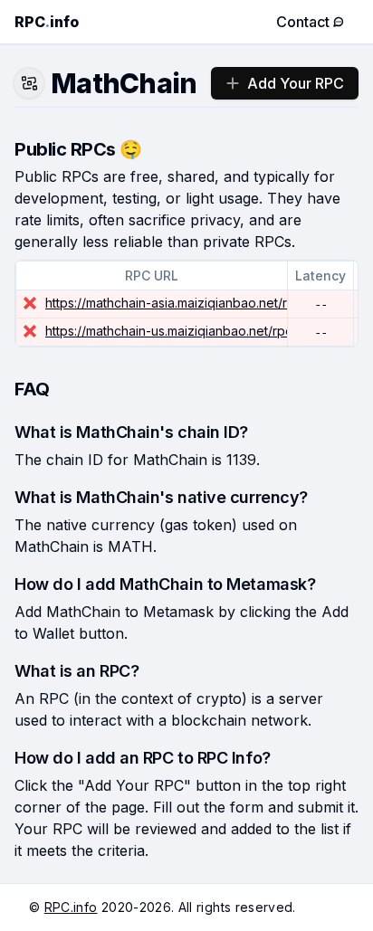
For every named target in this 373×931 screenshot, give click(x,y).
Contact (303, 22)
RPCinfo (46, 22)
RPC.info (71, 907)
